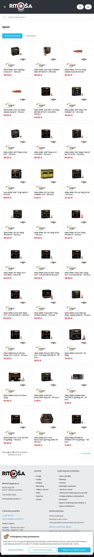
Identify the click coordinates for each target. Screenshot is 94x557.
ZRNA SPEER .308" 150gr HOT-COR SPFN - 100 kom (46, 153)
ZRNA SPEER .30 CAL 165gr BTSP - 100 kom (77, 193)
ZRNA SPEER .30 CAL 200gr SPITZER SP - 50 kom (75, 233)
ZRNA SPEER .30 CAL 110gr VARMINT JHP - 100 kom (44, 193)
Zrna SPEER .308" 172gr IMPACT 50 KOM (16, 193)
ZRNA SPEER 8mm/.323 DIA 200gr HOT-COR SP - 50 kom (15, 354)
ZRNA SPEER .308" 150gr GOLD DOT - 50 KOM (15, 153)
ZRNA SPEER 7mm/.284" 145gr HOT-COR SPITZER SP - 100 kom (77, 274)
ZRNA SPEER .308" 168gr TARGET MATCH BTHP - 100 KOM (77, 153)
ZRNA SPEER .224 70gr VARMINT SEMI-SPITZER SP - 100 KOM (46, 71)
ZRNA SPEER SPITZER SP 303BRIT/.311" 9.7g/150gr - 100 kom (77, 440)
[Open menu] (4, 6)
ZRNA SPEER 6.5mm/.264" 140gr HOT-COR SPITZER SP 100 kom (46, 274)
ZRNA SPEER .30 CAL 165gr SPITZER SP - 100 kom (14, 233)
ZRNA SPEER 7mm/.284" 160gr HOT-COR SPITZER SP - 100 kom (16, 314)
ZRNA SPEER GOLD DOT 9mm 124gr (15, 396)
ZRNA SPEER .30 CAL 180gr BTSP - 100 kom (46, 233)
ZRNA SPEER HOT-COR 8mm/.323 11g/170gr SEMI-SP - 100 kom (46, 440)
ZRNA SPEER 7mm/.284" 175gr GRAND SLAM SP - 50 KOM (46, 314)
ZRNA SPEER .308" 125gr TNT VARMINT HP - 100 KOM (76, 111)
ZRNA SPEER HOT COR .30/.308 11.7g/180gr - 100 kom (16, 439)
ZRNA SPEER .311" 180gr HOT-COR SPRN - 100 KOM (15, 274)
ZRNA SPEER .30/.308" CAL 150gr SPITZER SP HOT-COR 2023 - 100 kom (46, 112)
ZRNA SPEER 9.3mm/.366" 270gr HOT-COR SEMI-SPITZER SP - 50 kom (47, 355)
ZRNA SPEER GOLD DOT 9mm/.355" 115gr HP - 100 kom (46, 396)
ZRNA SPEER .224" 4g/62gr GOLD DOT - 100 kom (14, 71)
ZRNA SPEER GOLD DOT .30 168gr (75, 354)
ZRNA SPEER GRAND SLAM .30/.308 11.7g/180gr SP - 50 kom (76, 397)
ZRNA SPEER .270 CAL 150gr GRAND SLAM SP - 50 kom (14, 111)
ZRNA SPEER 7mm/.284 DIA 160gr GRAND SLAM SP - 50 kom (77, 314)
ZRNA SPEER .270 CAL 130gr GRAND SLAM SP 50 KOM (75, 71)
